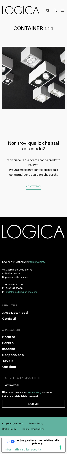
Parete (8, 343)
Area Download (15, 312)
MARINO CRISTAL (38, 262)
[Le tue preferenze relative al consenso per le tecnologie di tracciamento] (60, 447)
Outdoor (9, 367)
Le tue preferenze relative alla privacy (37, 441)
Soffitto (8, 337)
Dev (42, 429)
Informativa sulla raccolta (23, 449)
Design (35, 429)
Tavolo (7, 361)
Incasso (8, 349)
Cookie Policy (9, 429)
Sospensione (13, 355)
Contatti (9, 318)
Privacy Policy (34, 392)
